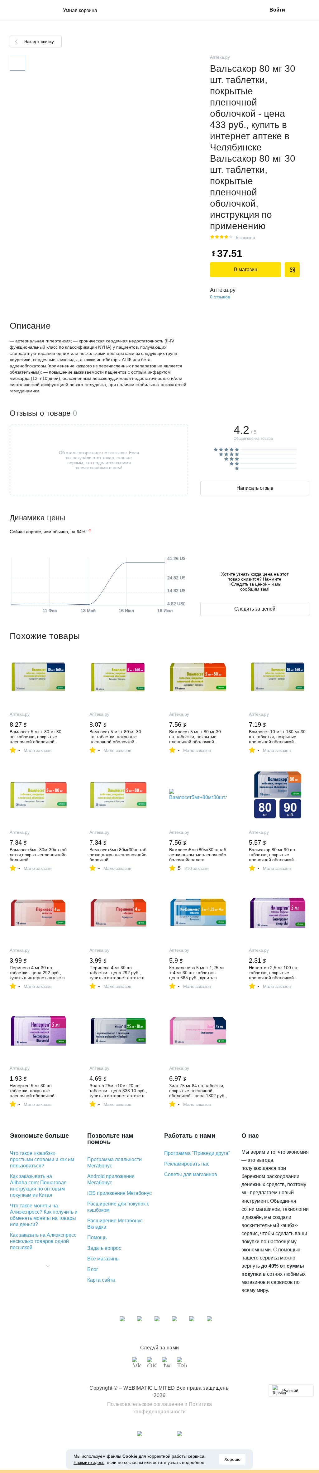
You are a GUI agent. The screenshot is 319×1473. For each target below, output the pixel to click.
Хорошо (232, 1459)
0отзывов (220, 296)
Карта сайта (101, 1280)
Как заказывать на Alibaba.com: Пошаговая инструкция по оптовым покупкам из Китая (38, 1186)
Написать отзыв (255, 488)
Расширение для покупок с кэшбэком (118, 1207)
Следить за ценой (254, 608)
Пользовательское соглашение (145, 1404)
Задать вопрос (104, 1248)
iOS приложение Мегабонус (119, 1193)
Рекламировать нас (186, 1163)
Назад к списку (39, 41)
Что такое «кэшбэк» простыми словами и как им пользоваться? (42, 1159)
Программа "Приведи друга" (197, 1153)
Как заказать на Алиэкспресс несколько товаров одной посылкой (43, 1241)
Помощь (97, 1237)
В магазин (245, 269)
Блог (92, 1269)
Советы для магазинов (190, 1174)
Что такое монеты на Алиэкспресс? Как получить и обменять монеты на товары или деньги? (44, 1215)
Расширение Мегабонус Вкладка (115, 1224)
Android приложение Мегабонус (111, 1179)
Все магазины (103, 1258)
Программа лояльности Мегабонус (114, 1162)
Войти (277, 9)
